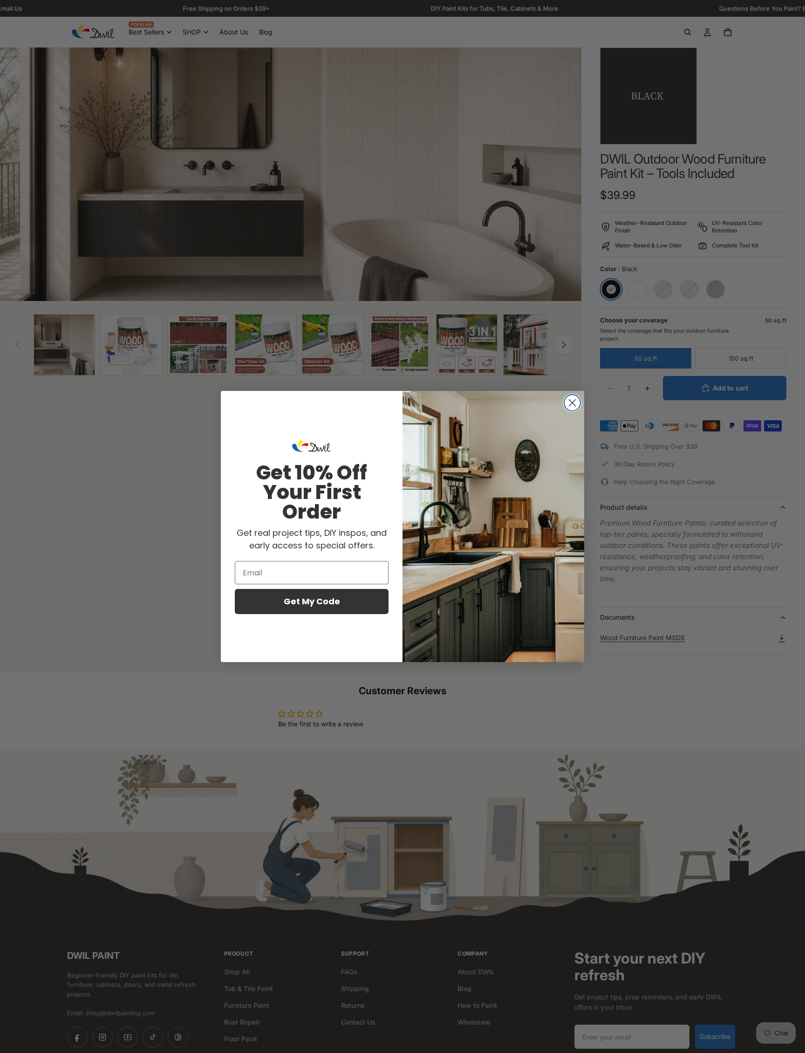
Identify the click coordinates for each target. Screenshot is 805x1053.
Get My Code (312, 601)
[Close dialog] (572, 403)
